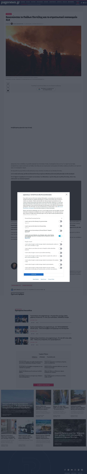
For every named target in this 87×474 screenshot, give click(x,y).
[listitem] (43, 218)
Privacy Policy (51, 279)
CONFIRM (33, 274)
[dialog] (43, 237)
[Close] (67, 195)
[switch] (60, 221)
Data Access (43, 279)
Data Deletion (36, 279)
